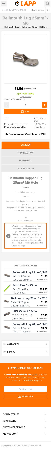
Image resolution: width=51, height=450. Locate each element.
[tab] (25, 145)
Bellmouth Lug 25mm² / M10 (29, 298)
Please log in (39, 127)
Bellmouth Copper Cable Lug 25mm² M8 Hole (21, 279)
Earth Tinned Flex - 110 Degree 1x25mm (21, 292)
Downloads (25, 161)
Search (48, 10)
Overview (25, 145)
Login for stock (25, 97)
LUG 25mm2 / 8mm (24, 311)
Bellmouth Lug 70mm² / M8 (29, 324)
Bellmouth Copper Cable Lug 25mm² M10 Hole (20, 305)
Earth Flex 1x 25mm (25, 285)
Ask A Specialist (25, 168)
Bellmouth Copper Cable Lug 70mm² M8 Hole (21, 331)
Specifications (25, 153)
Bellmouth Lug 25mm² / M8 (29, 272)
